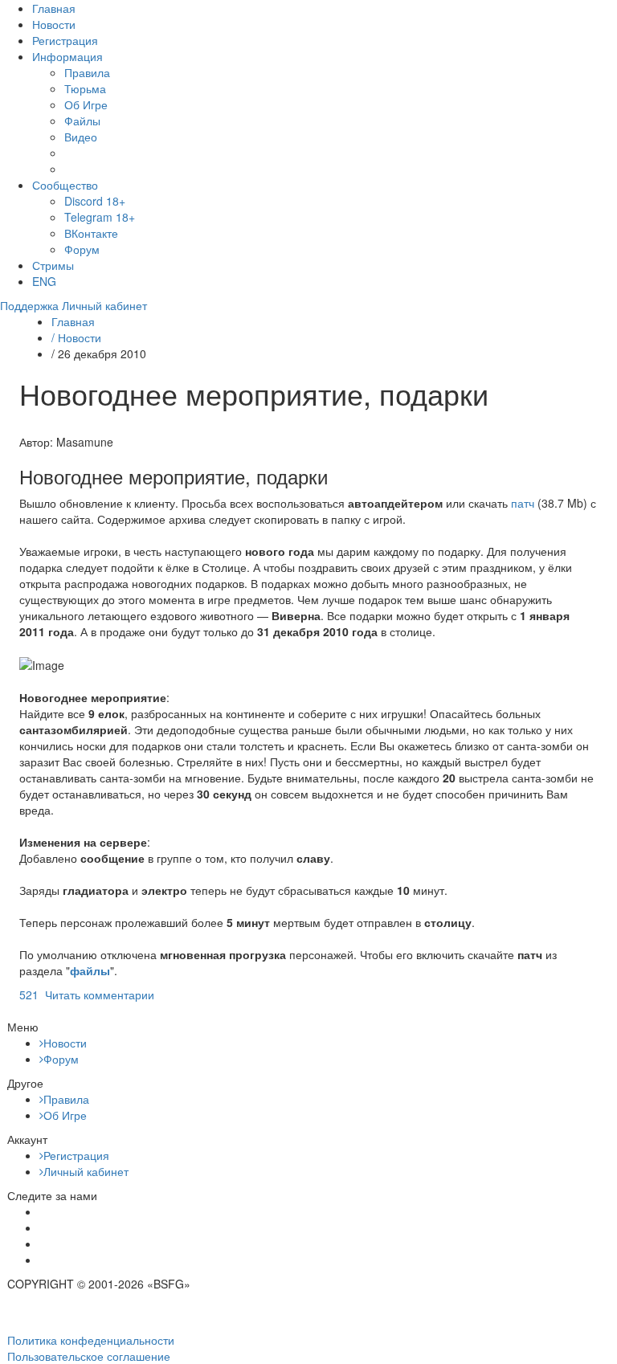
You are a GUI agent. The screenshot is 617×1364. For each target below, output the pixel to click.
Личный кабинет (86, 1171)
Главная (54, 8)
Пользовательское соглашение (88, 1356)
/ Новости (76, 337)
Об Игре (86, 104)
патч (522, 503)
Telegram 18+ (99, 217)
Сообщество (65, 185)
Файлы (82, 120)
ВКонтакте (91, 233)
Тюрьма (85, 88)
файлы (90, 970)
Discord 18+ (94, 201)
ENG (44, 281)
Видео (80, 137)
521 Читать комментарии (86, 994)
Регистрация (65, 40)
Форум (82, 249)
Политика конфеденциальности (90, 1340)
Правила (87, 72)
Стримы (53, 265)
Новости (54, 24)
